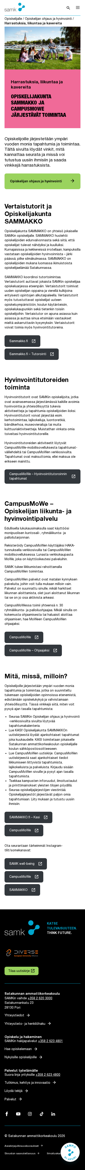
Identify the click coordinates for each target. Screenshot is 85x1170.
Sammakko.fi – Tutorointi (27, 354)
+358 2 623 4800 (48, 1075)
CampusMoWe (20, 637)
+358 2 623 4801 (50, 1041)
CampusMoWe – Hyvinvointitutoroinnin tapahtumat (38, 476)
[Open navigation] (77, 7)
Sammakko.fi (18, 341)
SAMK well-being (21, 864)
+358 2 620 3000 (40, 998)
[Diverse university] (22, 953)
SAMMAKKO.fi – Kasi (24, 817)
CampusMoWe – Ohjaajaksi (29, 650)
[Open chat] (70, 1154)
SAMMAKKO (18, 890)
